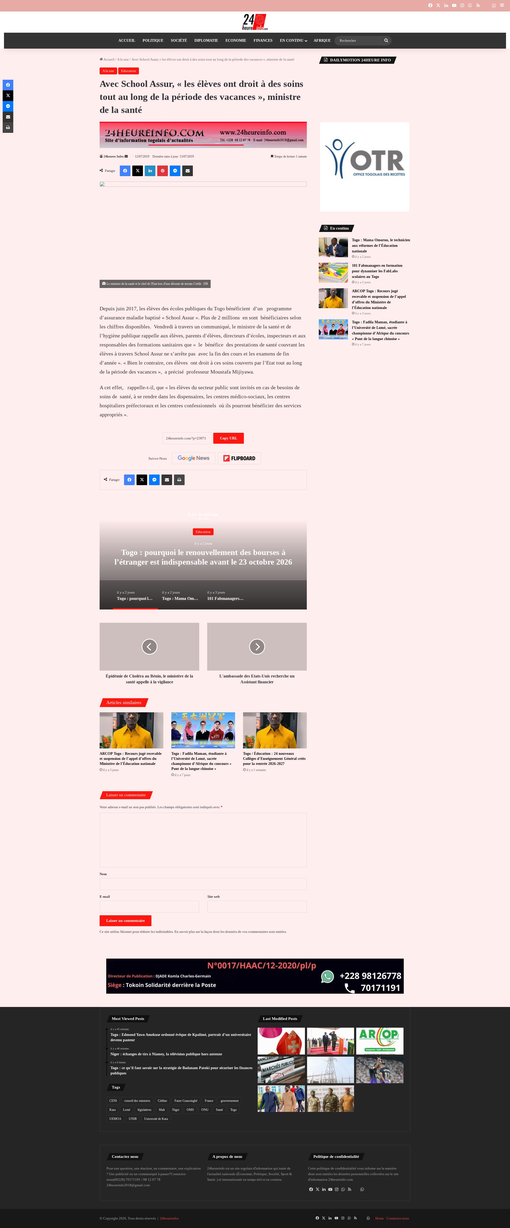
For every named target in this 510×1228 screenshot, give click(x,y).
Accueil (126, 41)
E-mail (105, 897)
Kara (112, 1110)
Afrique (322, 41)
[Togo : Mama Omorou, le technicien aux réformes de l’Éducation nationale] (333, 247)
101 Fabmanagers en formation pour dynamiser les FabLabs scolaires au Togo (377, 271)
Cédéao (162, 1101)
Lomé (126, 1110)
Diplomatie (206, 41)
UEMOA (115, 1119)
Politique (153, 41)
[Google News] (193, 458)
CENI (113, 1101)
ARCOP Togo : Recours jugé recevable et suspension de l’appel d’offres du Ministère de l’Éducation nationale (131, 759)
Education (128, 71)
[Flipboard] (239, 458)
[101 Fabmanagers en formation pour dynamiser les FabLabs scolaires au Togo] (333, 273)
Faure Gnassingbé (186, 1101)
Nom (103, 874)
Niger (175, 1110)
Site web (213, 897)
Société (179, 41)
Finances (263, 41)
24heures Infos (114, 156)
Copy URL (228, 438)
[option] (203, 556)
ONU (205, 1110)
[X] (317, 1189)
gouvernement (230, 1101)
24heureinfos (169, 1218)
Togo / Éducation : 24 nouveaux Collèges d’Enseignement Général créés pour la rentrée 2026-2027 (274, 759)
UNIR (133, 1119)
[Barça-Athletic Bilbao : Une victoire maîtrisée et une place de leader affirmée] (379, 1070)
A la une (123, 59)
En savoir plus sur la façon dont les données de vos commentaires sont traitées (230, 932)
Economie (236, 41)
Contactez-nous (397, 1218)
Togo (233, 1110)
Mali (162, 1110)
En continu (291, 41)
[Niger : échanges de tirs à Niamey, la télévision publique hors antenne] (330, 1041)
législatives (144, 1110)
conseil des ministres (137, 1101)
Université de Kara (156, 1119)
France (209, 1101)
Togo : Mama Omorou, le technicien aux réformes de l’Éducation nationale (381, 245)
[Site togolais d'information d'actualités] (255, 22)
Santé (219, 1110)
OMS (190, 1110)
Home (379, 1218)
